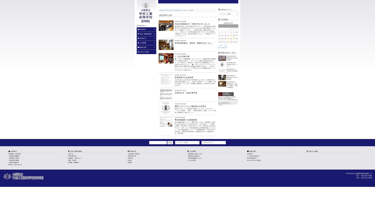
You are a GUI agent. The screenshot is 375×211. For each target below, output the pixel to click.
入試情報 (142, 43)
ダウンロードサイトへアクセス (226, 101)
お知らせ (71, 154)
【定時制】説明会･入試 (194, 154)
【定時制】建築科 (13, 160)
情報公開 (142, 47)
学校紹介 (143, 29)
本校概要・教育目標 (14, 154)
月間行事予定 (72, 156)
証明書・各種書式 (73, 162)
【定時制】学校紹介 (134, 154)
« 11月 (220, 45)
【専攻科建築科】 (13, 162)
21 (228, 38)
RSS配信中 (223, 47)
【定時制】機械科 (13, 156)
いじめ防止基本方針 (253, 156)
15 (231, 35)
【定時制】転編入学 (193, 156)
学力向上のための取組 (254, 160)
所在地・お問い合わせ (15, 164)
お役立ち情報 (144, 52)
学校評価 (250, 154)
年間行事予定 (132, 156)
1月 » (226, 45)
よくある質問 (191, 160)
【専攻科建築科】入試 (194, 158)
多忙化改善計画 (252, 158)
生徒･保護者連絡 (145, 34)
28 (228, 42)
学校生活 (142, 38)
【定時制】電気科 (13, 158)
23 (234, 38)
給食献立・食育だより (75, 158)
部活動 (130, 162)
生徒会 (130, 160)
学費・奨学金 (72, 160)
